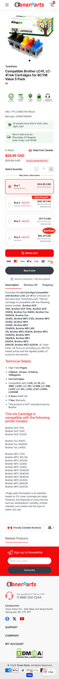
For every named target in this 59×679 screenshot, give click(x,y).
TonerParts (11, 66)
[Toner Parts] (29, 6)
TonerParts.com (29, 299)
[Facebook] (7, 619)
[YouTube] (22, 619)
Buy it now (29, 270)
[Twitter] (14, 619)
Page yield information (19, 493)
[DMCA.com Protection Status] (29, 657)
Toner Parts (23, 665)
